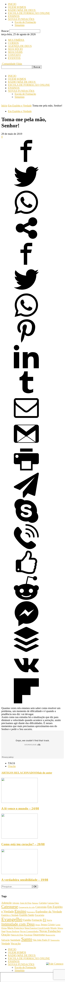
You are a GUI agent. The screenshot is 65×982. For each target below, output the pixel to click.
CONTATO (14, 55)
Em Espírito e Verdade (20, 105)
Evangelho (11, 919)
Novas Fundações (50, 931)
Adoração (6, 902)
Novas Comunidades (29, 931)
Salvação (5, 940)
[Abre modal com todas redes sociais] (26, 239)
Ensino (20, 911)
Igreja (49, 920)
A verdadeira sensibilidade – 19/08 (24, 879)
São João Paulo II (41, 940)
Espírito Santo (26, 915)
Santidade (15, 940)
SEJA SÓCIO (15, 49)
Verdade (5, 943)
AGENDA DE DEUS (20, 46)
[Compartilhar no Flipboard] (26, 702)
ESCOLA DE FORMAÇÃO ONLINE (29, 13)
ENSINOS (14, 16)
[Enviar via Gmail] (26, 445)
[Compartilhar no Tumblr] (26, 393)
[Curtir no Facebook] (26, 573)
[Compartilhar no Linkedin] (26, 368)
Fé (44, 920)
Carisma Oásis (53, 903)
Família (27, 920)
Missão (53, 928)
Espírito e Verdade (10, 915)
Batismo (35, 903)
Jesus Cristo (48, 924)
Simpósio (19, 25)
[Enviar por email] (26, 419)
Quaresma (39, 934)
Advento (15, 903)
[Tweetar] (26, 188)
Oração (12, 766)
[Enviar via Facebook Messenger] (26, 625)
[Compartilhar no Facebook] (26, 162)
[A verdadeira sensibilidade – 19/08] (19, 873)
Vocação (16, 943)
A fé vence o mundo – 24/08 (20, 808)
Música (60, 928)
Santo (26, 939)
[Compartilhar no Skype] (26, 522)
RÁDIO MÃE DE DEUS (22, 10)
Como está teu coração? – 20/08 (23, 844)
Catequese (9, 906)
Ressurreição (50, 935)
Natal (3, 931)
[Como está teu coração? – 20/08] (19, 837)
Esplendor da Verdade (49, 911)
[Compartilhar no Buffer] (26, 651)
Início (4, 105)
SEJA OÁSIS (15, 52)
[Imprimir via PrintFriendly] (26, 471)
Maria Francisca (15, 927)
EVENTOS (14, 58)
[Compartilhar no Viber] (26, 548)
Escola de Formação (25, 22)
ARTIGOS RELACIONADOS (18, 772)
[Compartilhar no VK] (26, 676)
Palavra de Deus (17, 935)
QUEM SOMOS (17, 7)
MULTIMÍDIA (16, 40)
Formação (37, 920)
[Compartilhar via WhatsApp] (26, 214)
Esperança (31, 912)
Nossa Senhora (12, 931)
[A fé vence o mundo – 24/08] (19, 802)
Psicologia (28, 935)
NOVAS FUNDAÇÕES (21, 19)
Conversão (41, 907)
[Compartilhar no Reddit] (26, 599)
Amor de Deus (26, 903)
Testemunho (55, 940)
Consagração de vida (27, 907)
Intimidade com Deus (18, 924)
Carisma (43, 903)
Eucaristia (39, 915)
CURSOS (13, 43)
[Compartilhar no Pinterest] (26, 342)
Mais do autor (44, 772)
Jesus (37, 924)
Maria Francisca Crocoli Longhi (37, 928)
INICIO (12, 4)
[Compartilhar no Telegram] (26, 496)
